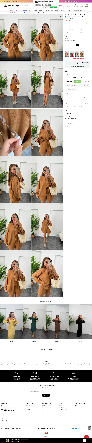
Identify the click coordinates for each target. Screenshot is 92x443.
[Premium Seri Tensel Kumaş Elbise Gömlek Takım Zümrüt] (34, 321)
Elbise (76, 405)
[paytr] (79, 428)
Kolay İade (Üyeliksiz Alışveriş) (64, 414)
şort (43, 365)
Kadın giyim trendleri (44, 363)
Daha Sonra (46, 7)
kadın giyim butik (4, 364)
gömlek (29, 365)
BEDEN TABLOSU (86, 62)
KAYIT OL (46, 395)
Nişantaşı (4, 363)
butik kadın (14, 364)
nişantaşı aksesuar (86, 363)
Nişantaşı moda (37, 363)
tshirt (33, 365)
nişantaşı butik (66, 364)
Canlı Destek (78, 81)
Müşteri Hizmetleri (29, 411)
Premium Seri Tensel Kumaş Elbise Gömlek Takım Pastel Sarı (11, 340)
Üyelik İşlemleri (45, 407)
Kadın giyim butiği (15, 363)
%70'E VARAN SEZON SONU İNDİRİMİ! (67, 1)
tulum (63, 365)
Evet (53, 7)
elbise (85, 364)
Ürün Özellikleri (68, 93)
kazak (25, 365)
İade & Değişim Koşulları (70, 118)
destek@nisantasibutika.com (6, 415)
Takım (76, 407)
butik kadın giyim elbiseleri (50, 364)
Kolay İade (61, 411)
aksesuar (68, 365)
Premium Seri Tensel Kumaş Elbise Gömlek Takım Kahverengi (57, 340)
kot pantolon (77, 364)
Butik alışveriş (50, 363)
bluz (22, 365)
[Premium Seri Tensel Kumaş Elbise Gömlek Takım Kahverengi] (57, 321)
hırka (35, 365)
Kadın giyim (21, 363)
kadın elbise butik (59, 364)
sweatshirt (40, 365)
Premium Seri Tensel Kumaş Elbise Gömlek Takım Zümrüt (34, 340)
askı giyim (10, 364)
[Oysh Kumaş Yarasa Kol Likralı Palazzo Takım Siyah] (80, 321)
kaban (52, 365)
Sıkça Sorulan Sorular (46, 405)
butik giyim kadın (39, 364)
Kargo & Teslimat (62, 407)
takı (65, 365)
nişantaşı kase (79, 363)
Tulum (76, 409)
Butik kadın (26, 363)
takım (87, 364)
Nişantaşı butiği (9, 363)
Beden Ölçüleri (68, 121)
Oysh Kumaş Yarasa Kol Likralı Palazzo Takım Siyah (80, 340)
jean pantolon (71, 364)
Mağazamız (28, 407)
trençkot (58, 365)
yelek (61, 365)
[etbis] (89, 428)
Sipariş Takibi (61, 405)
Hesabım (44, 414)
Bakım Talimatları (69, 123)
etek (45, 365)
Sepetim (43, 411)
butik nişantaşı (26, 364)
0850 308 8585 (16, 379)
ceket (50, 365)
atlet (89, 364)
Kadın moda (31, 363)
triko (27, 365)
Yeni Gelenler (77, 411)
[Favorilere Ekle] (60, 16)
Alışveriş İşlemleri (45, 409)
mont (55, 365)
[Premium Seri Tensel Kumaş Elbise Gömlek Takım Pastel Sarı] (11, 321)
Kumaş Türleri (68, 126)
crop (37, 365)
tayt (47, 365)
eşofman (81, 364)
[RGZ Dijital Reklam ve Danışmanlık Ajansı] (46, 433)
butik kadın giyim (33, 364)
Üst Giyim (77, 414)
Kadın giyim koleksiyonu (58, 363)
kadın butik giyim (20, 364)
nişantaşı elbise (73, 363)
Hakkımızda (28, 405)
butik (44, 364)
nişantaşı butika (66, 363)
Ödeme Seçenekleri (69, 116)
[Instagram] (2, 406)
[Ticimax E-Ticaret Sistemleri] (46, 436)
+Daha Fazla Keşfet (68, 20)
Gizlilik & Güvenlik (29, 409)
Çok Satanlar (86, 437)
